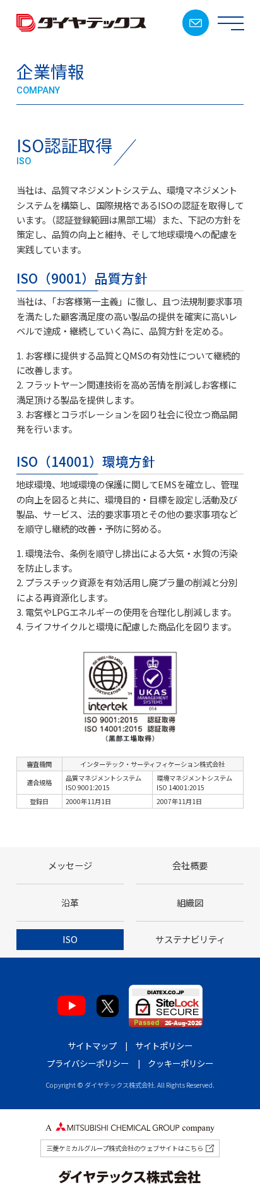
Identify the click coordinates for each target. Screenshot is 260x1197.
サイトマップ (92, 1045)
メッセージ (70, 865)
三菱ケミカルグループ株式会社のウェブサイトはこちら (124, 1148)
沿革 (70, 902)
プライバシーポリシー (88, 1063)
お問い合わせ (195, 22)
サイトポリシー (163, 1045)
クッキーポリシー (180, 1063)
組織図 (190, 902)
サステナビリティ (190, 939)
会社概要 (190, 865)
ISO (70, 939)
